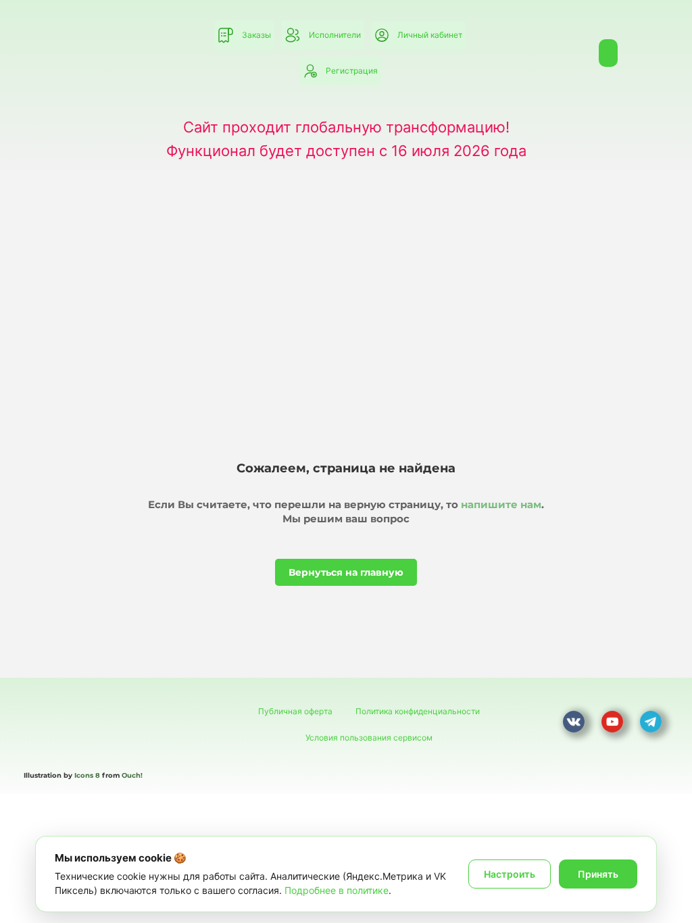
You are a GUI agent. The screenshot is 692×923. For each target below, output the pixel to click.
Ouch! (132, 775)
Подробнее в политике (337, 890)
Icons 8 (87, 775)
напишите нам (501, 504)
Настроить (509, 874)
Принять (598, 874)
